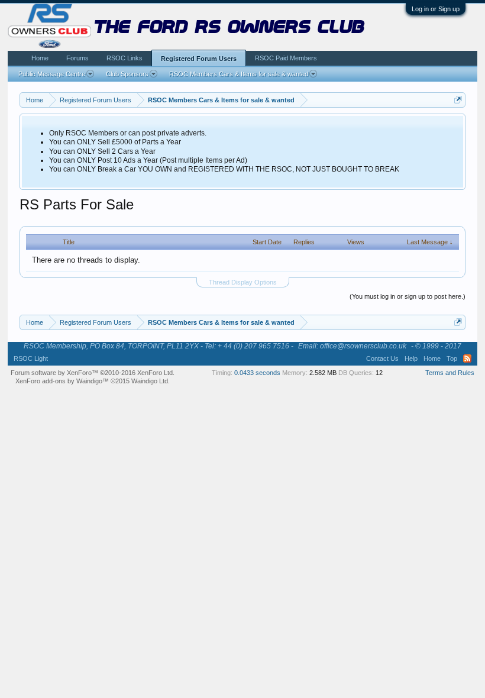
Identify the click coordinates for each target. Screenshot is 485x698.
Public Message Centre (51, 73)
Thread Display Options (243, 282)
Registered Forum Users (199, 58)
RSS (467, 358)
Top (452, 358)
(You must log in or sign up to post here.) (407, 296)
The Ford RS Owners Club (229, 28)
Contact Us (382, 358)
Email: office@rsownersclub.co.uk (352, 346)
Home (39, 58)
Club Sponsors (127, 73)
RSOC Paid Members (286, 58)
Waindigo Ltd (149, 380)
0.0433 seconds (257, 372)
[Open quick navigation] (458, 100)
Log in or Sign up (436, 8)
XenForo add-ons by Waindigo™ (62, 380)
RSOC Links (124, 58)
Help (411, 358)
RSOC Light (31, 358)
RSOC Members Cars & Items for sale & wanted (238, 73)
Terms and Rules (449, 372)
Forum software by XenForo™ (92, 372)
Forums (77, 58)
